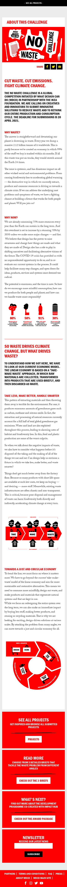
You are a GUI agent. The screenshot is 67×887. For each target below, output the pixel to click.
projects (33, 739)
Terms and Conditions (32, 873)
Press (59, 873)
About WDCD (23, 878)
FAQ (50, 873)
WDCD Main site (42, 878)
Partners (9, 873)
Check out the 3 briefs (33, 780)
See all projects (34, 3)
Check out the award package (33, 819)
